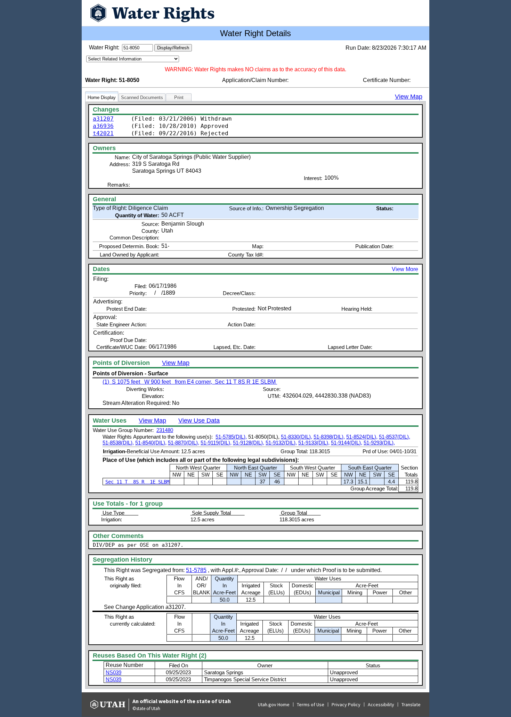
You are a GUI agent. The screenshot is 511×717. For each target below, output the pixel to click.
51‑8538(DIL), (118, 443)
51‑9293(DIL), (379, 443)
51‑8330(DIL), (296, 437)
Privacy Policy (346, 704)
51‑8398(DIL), (329, 437)
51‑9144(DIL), (346, 443)
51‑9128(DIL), (248, 443)
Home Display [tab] (102, 97)
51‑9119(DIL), (216, 443)
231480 (164, 430)
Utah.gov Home (274, 704)
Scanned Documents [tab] (142, 97)
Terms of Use (310, 704)
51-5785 (196, 570)
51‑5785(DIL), (231, 437)
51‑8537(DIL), (394, 437)
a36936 (103, 126)
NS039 (113, 672)
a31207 (103, 118)
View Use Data (199, 420)
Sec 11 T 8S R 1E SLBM (137, 481)
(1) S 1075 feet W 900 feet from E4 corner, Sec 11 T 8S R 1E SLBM (190, 382)
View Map (408, 96)
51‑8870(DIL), (183, 443)
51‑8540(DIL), (151, 443)
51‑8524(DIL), (362, 437)
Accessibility (381, 704)
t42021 (103, 133)
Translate (411, 704)
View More (405, 269)
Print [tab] (179, 97)
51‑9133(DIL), (314, 443)
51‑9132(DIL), (281, 443)
